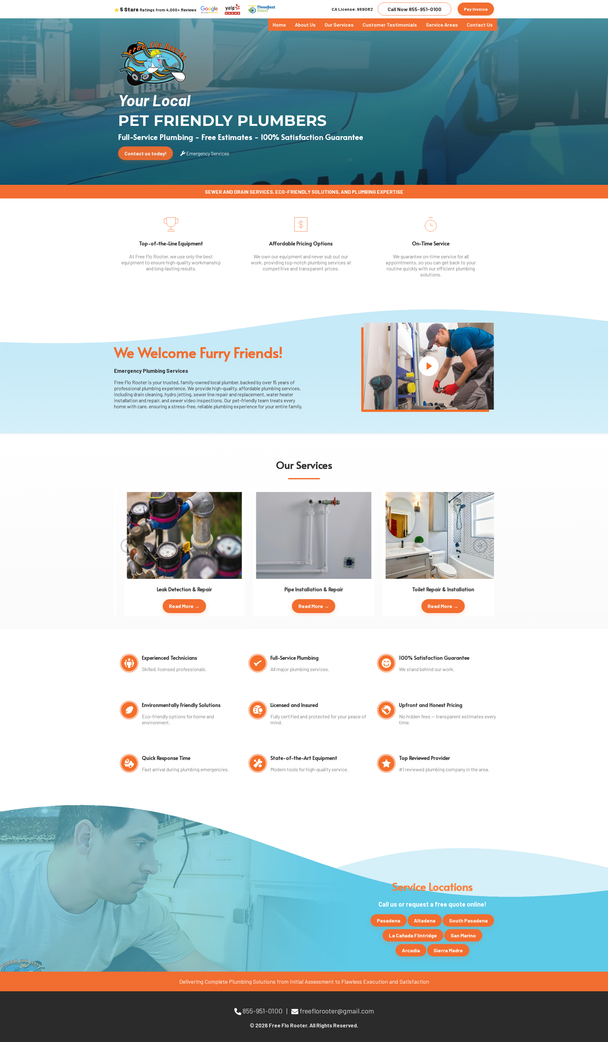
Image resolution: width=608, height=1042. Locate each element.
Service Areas (442, 25)
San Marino (463, 935)
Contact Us (480, 25)
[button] (480, 545)
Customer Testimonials (390, 25)
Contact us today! (145, 153)
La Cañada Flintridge (413, 935)
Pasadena (388, 920)
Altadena (424, 920)
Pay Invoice (476, 9)
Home (279, 25)
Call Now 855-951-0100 (414, 9)
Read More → (174, 606)
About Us (305, 25)
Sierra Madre (448, 950)
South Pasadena (468, 920)
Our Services (339, 25)
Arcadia (411, 950)
